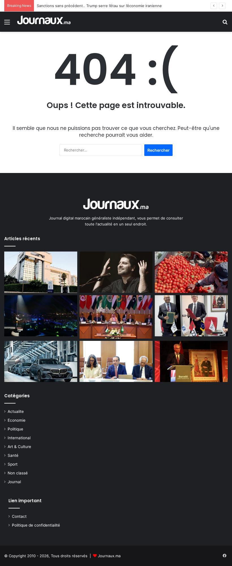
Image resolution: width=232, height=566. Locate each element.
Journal (14, 482)
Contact (19, 516)
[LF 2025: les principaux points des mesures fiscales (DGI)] (40, 272)
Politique (15, 429)
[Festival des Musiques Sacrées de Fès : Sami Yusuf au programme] (116, 272)
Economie (16, 420)
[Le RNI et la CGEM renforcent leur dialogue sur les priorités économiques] (116, 361)
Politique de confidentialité (36, 525)
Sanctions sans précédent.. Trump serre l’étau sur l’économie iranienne (99, 5)
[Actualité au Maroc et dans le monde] (44, 22)
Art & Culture (19, 446)
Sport (13, 464)
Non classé (18, 473)
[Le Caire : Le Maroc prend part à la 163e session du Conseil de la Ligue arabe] (116, 317)
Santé (13, 455)
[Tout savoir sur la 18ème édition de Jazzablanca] (40, 316)
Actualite (16, 411)
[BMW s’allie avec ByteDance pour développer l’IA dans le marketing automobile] (40, 361)
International (19, 438)
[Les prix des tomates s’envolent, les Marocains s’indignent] (191, 272)
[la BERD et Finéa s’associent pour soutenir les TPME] (191, 316)
